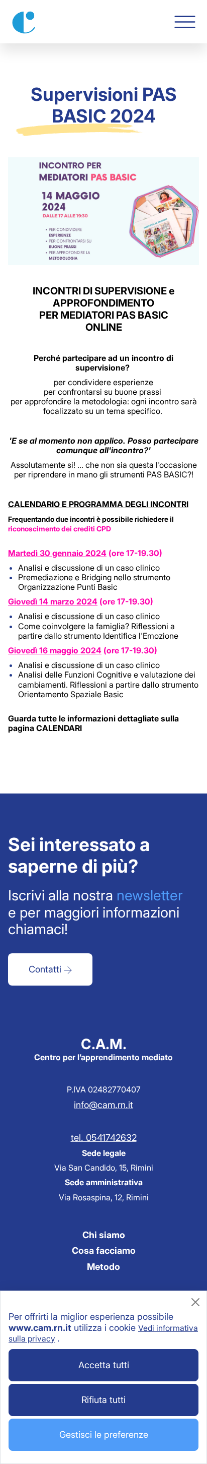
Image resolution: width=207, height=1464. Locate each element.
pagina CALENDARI (45, 728)
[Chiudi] (195, 1302)
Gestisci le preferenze (103, 1434)
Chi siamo (103, 1235)
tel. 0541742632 (104, 1137)
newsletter (150, 895)
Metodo (103, 1266)
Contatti (46, 969)
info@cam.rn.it (103, 1105)
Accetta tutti (103, 1365)
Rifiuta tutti (103, 1399)
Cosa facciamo (104, 1250)
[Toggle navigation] (184, 22)
